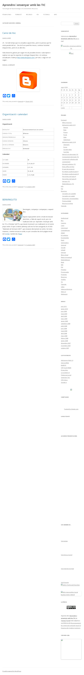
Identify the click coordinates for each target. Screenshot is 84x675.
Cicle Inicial (64, 228)
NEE (62, 265)
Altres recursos (67, 122)
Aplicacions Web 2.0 (67, 360)
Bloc (62, 221)
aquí (20, 234)
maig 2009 (64, 314)
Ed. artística (64, 235)
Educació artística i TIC (69, 164)
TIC (62, 282)
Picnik (65, 135)
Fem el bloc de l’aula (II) (69, 179)
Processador (65, 272)
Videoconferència (66, 289)
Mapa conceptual (66, 257)
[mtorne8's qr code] (71, 659)
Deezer (65, 127)
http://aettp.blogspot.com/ (26, 58)
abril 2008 (64, 333)
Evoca (65, 147)
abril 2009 (64, 316)
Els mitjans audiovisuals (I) (70, 172)
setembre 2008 (65, 324)
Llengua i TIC (66, 181)
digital (63, 233)
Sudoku (63, 279)
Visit (64, 541)
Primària (63, 270)
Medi (62, 262)
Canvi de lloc (9, 32)
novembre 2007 (66, 346)
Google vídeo (67, 149)
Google (63, 248)
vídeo (62, 287)
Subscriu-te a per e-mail (70, 38)
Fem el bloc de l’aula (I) (69, 176)
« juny (63, 108)
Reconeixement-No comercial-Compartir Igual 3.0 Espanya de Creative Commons (71, 625)
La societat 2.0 (65, 373)
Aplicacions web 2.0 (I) (68, 125)
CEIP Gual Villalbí (66, 368)
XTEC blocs (64, 380)
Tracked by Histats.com (71, 409)
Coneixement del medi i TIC (70, 157)
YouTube (66, 152)
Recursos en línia (67, 203)
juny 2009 (64, 311)
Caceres (63, 223)
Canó (62, 225)
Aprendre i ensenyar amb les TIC (23, 5)
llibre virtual (64, 255)
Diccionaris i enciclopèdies (70, 198)
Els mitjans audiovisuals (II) (70, 174)
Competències (65, 230)
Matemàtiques (65, 260)
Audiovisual (64, 218)
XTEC (8, 234)
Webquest (64, 294)
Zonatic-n (64, 382)
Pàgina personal (66, 375)
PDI (38, 14)
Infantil (63, 250)
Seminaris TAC (65, 377)
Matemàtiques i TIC (68, 184)
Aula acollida (65, 363)
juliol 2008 (64, 326)
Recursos (29, 14)
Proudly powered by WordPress (11, 671)
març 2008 (64, 336)
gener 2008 (64, 341)
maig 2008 (64, 331)
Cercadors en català (68, 196)
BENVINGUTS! (9, 199)
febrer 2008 (64, 338)
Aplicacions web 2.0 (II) (69, 142)
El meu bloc (64, 370)
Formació (18, 14)
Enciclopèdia (65, 238)
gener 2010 (64, 309)
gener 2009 (64, 321)
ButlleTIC (63, 365)
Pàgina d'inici (6, 14)
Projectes (64, 274)
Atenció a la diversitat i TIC (70, 154)
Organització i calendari (15, 114)
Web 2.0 (63, 292)
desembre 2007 (66, 343)
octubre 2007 (65, 348)
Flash (62, 240)
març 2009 (64, 319)
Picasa (65, 132)
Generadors (65, 243)
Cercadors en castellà (69, 194)
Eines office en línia (68, 167)
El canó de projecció (68, 169)
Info (55, 14)
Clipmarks (66, 145)
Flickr (64, 130)
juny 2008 (64, 328)
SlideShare (66, 140)
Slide (64, 137)
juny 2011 (64, 306)
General (20, 101)
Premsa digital (66, 201)
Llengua (63, 252)
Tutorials (46, 14)
